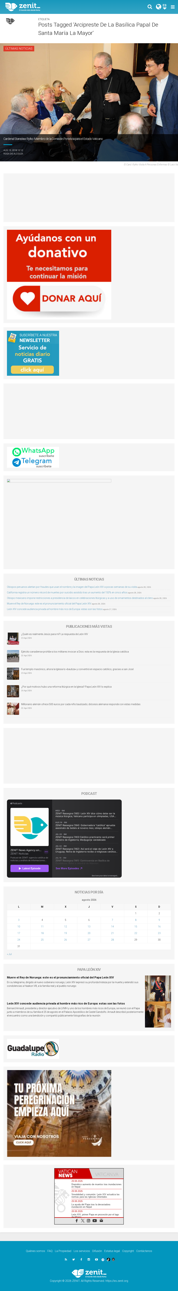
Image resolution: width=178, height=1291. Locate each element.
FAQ (49, 1251)
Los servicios (82, 1251)
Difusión (97, 1251)
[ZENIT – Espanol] (49, 7)
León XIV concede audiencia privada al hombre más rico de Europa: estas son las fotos (55, 609)
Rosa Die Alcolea (13, 153)
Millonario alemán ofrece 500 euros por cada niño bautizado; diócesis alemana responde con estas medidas (80, 704)
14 (112, 926)
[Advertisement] (89, 197)
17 (18, 933)
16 (159, 926)
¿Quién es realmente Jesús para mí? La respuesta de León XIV (54, 634)
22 (135, 933)
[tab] (72, 1173)
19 (65, 933)
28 (112, 939)
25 (42, 939)
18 (42, 933)
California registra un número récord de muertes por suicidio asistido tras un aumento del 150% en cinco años (67, 592)
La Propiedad (63, 1251)
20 (89, 933)
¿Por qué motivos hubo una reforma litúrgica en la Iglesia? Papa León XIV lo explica (66, 686)
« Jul (9, 954)
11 (42, 926)
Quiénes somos (35, 1251)
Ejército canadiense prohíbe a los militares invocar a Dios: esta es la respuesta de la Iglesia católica (75, 651)
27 (89, 939)
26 (65, 939)
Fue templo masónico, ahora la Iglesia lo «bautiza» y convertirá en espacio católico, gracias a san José (77, 669)
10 (18, 926)
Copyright (128, 1251)
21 (112, 933)
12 (65, 926)
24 (18, 939)
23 (159, 933)
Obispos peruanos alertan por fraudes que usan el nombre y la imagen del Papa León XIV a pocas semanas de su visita (72, 587)
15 (135, 926)
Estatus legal (112, 1251)
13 (89, 926)
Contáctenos (144, 1251)
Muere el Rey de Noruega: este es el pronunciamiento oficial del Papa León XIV (49, 603)
